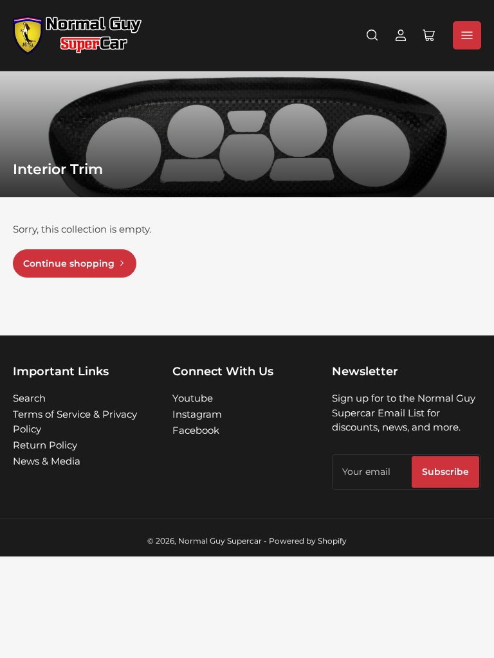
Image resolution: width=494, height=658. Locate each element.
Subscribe (445, 471)
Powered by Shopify (308, 541)
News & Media (46, 461)
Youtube (192, 398)
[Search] (372, 35)
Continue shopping (68, 263)
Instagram (197, 414)
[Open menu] (467, 35)
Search (29, 398)
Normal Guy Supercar (220, 541)
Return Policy (45, 445)
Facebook (195, 430)
